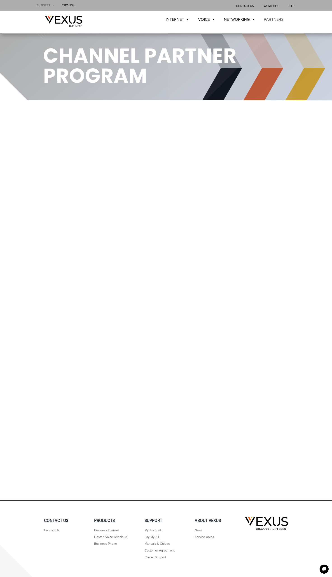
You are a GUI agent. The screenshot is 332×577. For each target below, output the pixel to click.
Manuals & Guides (157, 544)
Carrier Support (155, 557)
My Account (153, 530)
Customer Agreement (160, 550)
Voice (204, 19)
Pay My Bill (270, 6)
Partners (274, 19)
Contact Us (245, 6)
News (199, 530)
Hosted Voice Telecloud (110, 537)
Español (68, 5)
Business (43, 5)
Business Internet (106, 530)
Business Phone (105, 544)
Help (291, 6)
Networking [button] (237, 19)
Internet (175, 19)
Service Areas (204, 537)
